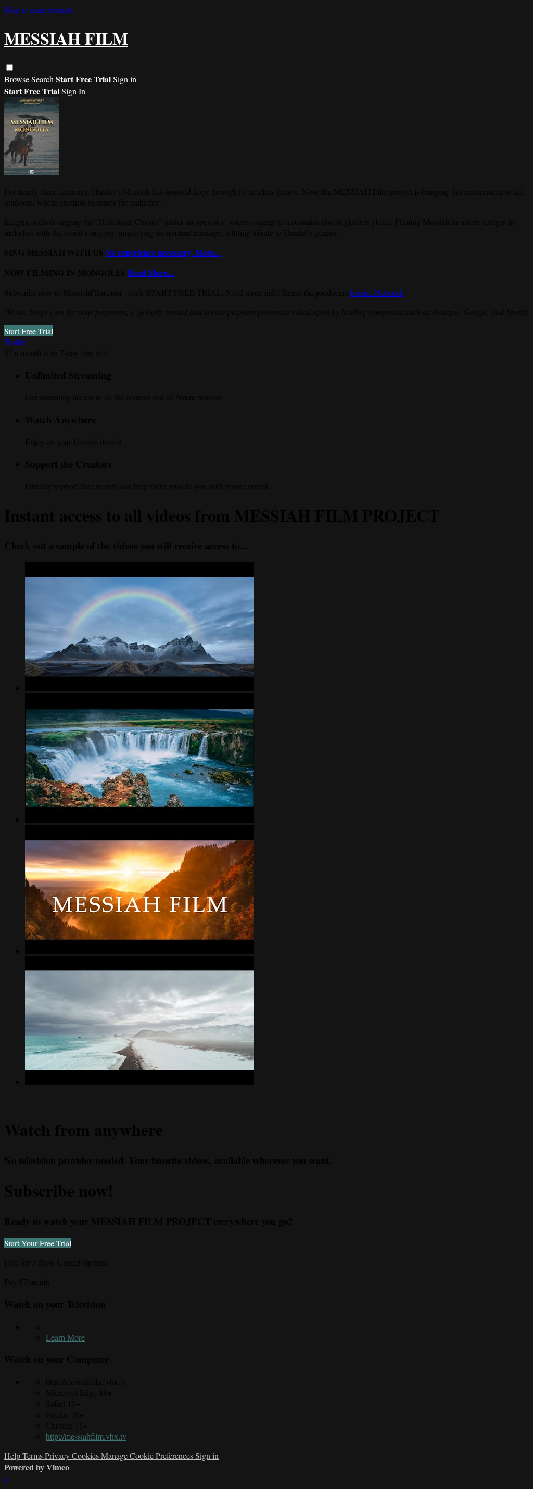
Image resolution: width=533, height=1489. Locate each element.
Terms (33, 1455)
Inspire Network (376, 292)
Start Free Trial (28, 330)
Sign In (73, 90)
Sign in (124, 78)
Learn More (65, 1337)
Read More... (151, 273)
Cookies (86, 1455)
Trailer (15, 341)
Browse (17, 78)
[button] (9, 67)
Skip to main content (38, 9)
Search (43, 78)
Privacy (58, 1455)
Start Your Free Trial (37, 1243)
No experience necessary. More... (163, 252)
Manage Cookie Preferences (148, 1455)
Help (13, 1455)
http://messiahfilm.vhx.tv (86, 1436)
